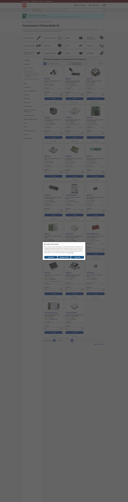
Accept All (51, 257)
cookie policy (71, 252)
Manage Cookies (64, 257)
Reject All (77, 257)
